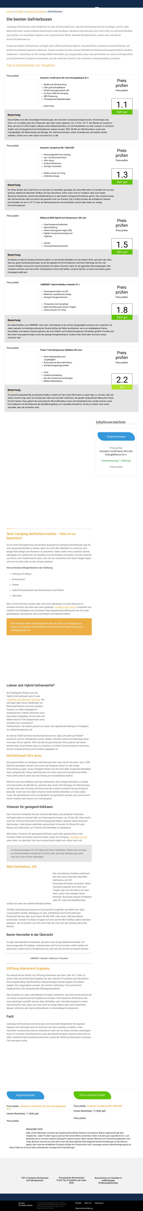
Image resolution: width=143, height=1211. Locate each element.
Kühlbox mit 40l (79, 837)
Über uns (87, 1203)
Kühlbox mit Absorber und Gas (24, 699)
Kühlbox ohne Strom (66, 607)
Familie (19, 11)
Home (10, 11)
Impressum (99, 1203)
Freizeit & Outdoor (36, 11)
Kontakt (78, 1203)
